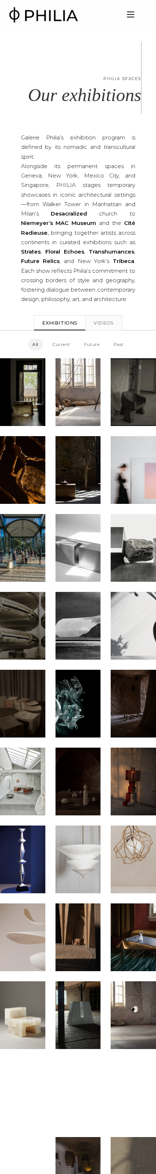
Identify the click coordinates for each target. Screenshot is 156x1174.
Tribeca (123, 261)
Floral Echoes (64, 251)
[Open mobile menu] (130, 14)
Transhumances (111, 251)
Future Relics (40, 261)
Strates (31, 251)
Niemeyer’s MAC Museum (59, 223)
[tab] (60, 322)
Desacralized (69, 213)
